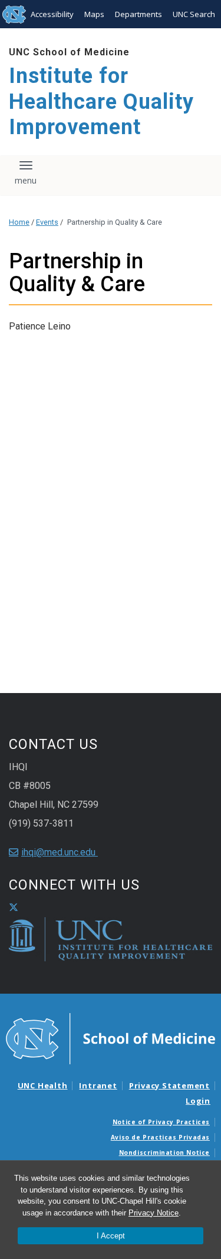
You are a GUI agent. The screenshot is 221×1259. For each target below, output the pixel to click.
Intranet (98, 1085)
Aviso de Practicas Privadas (160, 1137)
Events (47, 222)
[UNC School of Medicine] (110, 1037)
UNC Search (194, 14)
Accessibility (52, 14)
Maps (94, 14)
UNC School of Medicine (69, 52)
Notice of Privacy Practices (161, 1122)
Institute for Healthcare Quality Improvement (101, 101)
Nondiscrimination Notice (164, 1152)
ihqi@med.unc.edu (59, 852)
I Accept (111, 1235)
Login (198, 1100)
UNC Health (43, 1085)
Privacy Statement (169, 1085)
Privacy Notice (153, 1212)
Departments (138, 14)
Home (19, 222)
